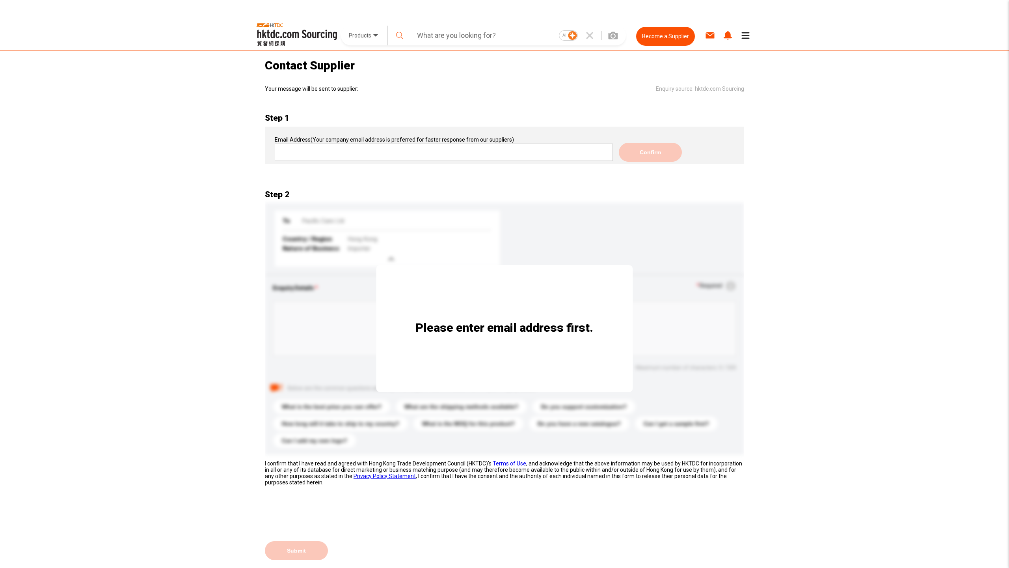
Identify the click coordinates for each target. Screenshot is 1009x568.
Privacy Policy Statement (385, 476)
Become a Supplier (665, 36)
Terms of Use (509, 463)
